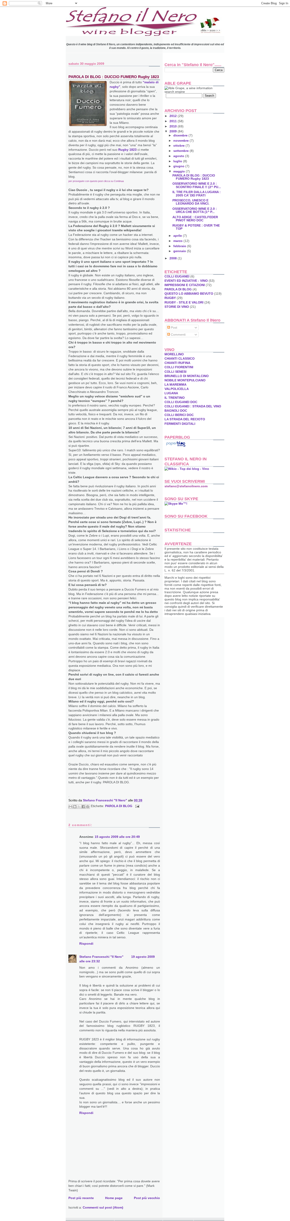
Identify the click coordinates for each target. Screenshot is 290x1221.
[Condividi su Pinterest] (87, 806)
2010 (173, 126)
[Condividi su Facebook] (83, 806)
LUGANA (171, 393)
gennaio (180, 251)
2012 (173, 116)
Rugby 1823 (127, 149)
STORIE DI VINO (176, 306)
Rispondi (86, 943)
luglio (178, 161)
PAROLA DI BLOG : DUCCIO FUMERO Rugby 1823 (193, 177)
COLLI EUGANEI (176, 276)
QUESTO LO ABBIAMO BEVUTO (188, 293)
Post (173, 327)
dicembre (180, 135)
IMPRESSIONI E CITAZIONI (184, 285)
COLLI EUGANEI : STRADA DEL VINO (192, 406)
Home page (114, 1198)
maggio (179, 171)
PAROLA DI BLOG (118, 806)
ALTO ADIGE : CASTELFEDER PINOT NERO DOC (195, 218)
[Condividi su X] (79, 806)
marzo (178, 241)
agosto (179, 156)
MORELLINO (174, 354)
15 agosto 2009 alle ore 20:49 (117, 837)
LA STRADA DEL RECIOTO (184, 419)
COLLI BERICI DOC (179, 415)
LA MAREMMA (175, 384)
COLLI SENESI (175, 371)
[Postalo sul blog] (74, 806)
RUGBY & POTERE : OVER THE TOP (196, 227)
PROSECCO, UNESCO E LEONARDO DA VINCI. (190, 201)
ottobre (179, 145)
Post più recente (81, 1198)
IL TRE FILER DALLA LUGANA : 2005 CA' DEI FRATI (196, 193)
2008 (173, 258)
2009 (173, 131)
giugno (179, 166)
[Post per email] (136, 806)
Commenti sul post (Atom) (103, 1207)
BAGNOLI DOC (175, 410)
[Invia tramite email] (70, 806)
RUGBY (170, 298)
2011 (173, 121)
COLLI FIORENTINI (178, 367)
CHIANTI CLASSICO (179, 358)
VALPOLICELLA (176, 389)
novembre (181, 140)
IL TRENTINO (174, 397)
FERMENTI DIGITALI (179, 423)
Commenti (178, 334)
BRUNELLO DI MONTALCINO (186, 376)
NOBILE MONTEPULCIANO (184, 380)
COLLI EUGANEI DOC (180, 402)
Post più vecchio (147, 1198)
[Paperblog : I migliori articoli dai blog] (175, 446)
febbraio (180, 246)
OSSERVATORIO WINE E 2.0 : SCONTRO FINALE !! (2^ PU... (196, 185)
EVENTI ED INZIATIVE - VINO (186, 280)
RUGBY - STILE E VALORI (183, 302)
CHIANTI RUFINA (177, 363)
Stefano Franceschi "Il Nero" (105, 800)
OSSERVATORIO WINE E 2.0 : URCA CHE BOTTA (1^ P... (194, 210)
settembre (181, 151)
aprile (178, 235)
